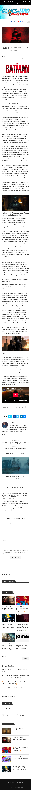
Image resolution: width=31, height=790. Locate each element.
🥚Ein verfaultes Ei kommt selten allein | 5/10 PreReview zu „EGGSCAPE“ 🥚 (21, 749)
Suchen (4, 656)
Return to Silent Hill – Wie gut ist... (15, 476)
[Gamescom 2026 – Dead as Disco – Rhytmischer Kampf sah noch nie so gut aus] (6, 759)
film (11, 407)
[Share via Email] (24, 416)
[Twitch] (22, 21)
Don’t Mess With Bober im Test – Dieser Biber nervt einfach (21, 729)
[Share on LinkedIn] (21, 416)
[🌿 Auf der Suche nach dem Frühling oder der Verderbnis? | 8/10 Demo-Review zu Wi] (22, 618)
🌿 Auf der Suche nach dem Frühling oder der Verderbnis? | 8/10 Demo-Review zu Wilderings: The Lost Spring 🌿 (22, 627)
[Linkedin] (16, 21)
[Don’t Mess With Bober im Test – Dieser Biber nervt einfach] (6, 731)
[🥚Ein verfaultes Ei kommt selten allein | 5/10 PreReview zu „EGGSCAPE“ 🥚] (6, 750)
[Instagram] (14, 21)
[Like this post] (10, 416)
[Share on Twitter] (17, 416)
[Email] (20, 21)
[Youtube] (18, 21)
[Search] (25, 21)
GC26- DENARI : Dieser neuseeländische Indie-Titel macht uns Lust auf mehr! (19, 768)
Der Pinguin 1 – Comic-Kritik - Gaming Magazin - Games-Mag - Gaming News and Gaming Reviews (14, 495)
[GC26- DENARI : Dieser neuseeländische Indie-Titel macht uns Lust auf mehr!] (6, 769)
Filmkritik (17, 407)
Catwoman (5, 407)
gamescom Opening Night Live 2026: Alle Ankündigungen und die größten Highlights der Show (22, 646)
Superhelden (6, 410)
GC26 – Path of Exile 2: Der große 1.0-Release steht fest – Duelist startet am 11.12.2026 (20, 739)
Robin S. (6, 50)
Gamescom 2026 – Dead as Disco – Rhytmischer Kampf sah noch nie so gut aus (21, 758)
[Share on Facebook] (14, 416)
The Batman (14, 410)
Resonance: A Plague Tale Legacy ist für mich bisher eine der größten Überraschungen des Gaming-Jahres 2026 (7, 646)
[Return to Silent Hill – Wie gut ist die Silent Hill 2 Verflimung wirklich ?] (15, 465)
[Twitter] (13, 21)
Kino (23, 407)
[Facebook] (11, 21)
